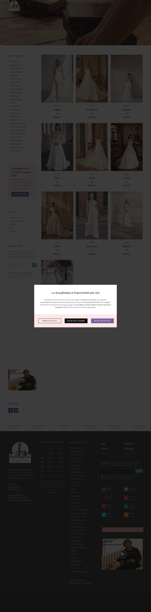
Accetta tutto (102, 321)
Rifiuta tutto (50, 321)
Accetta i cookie (76, 321)
